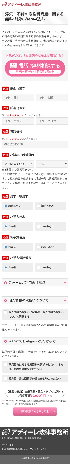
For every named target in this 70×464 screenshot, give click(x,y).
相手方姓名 (17, 216)
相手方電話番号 (20, 257)
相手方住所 (17, 237)
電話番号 (16, 131)
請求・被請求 (19, 196)
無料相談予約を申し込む (35, 411)
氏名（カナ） (19, 108)
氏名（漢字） (19, 88)
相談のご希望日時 (22, 154)
